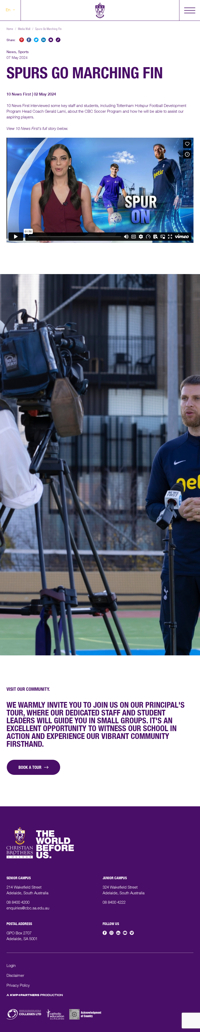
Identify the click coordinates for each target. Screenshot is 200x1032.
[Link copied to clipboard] (58, 39)
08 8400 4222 (114, 903)
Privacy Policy (18, 986)
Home (10, 29)
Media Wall (24, 29)
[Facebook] (105, 933)
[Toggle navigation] (190, 10)
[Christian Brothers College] (99, 10)
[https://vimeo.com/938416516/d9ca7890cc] (86, 1019)
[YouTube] (125, 933)
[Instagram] (111, 933)
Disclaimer (15, 976)
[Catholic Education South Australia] (55, 1019)
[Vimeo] (132, 933)
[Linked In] (118, 933)
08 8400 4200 (18, 903)
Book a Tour (29, 768)
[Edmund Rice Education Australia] (24, 1019)
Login (11, 966)
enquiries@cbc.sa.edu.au (28, 908)
